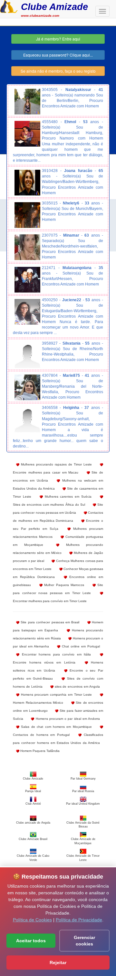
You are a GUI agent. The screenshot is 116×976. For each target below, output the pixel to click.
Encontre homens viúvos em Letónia (44, 662)
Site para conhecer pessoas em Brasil (49, 622)
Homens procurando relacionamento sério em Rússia (58, 634)
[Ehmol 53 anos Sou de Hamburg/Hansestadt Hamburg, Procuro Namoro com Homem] (27, 134)
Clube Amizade (54, 6)
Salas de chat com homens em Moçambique (55, 726)
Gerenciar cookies (84, 940)
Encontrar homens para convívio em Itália (55, 654)
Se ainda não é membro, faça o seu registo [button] (58, 71)
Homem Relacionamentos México (38, 702)
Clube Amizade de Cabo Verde (33, 857)
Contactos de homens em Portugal (41, 735)
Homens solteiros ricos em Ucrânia (58, 666)
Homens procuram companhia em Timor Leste (55, 694)
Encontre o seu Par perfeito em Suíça (58, 524)
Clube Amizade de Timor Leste (83, 857)
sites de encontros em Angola (76, 686)
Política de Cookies (32, 919)
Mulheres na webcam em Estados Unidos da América (58, 484)
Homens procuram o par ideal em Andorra (67, 718)
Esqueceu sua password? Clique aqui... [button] (58, 55)
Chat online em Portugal (80, 646)
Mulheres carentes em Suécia (67, 496)
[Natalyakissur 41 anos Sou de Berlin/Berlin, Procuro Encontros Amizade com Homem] (27, 101)
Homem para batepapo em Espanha (58, 626)
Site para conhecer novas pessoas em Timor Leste (58, 589)
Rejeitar (58, 962)
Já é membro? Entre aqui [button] (58, 38)
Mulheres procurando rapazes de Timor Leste (55, 464)
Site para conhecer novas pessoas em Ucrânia (58, 508)
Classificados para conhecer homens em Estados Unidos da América (58, 739)
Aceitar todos (31, 940)
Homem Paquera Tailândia (39, 751)
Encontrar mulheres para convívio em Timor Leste (50, 601)
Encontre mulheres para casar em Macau (45, 472)
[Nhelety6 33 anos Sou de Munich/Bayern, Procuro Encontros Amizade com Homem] (27, 215)
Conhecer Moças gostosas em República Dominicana (58, 573)
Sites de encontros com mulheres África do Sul (49, 504)
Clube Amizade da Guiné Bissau (83, 824)
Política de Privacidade (79, 919)
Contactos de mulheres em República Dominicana (58, 516)
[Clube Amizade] (9, 6)
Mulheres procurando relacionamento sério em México (58, 549)
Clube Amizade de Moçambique (83, 841)
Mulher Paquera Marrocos (63, 585)
